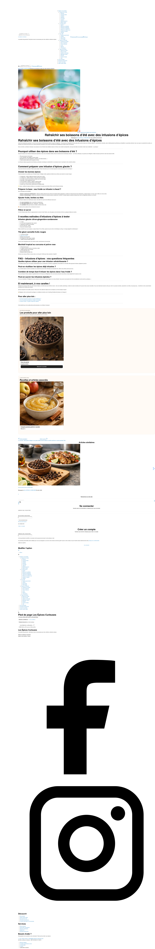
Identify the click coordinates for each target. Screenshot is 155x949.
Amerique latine (64, 14)
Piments (62, 55)
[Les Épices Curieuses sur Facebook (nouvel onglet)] (86, 774)
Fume (62, 45)
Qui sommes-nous (23, 918)
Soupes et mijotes (64, 31)
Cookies (21, 946)
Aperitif (62, 24)
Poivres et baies (64, 56)
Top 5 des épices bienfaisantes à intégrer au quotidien (30, 300)
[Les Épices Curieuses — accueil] (27, 626)
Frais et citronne (64, 44)
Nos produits (22, 916)
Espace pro (22, 930)
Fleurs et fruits (63, 51)
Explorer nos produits (62, 10)
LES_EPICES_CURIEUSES (83, 137)
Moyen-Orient (63, 22)
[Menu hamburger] (18, 66)
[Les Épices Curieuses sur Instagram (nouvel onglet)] (86, 911)
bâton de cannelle (24, 235)
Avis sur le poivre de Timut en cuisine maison (25, 487)
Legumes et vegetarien (65, 28)
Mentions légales (23, 942)
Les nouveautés (61, 59)
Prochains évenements (24, 920)
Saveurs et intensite (63, 40)
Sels (61, 58)
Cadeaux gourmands (65, 35)
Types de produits (63, 49)
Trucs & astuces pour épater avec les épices (86, 132)
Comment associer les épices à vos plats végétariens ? (30, 298)
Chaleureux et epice (64, 41)
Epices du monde (64, 50)
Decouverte (63, 37)
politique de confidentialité (94, 540)
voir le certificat (32, 619)
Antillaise (62, 16)
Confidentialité (22, 945)
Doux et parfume (64, 42)
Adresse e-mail (24, 510)
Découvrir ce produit (41, 366)
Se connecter (21, 523)
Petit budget (63, 39)
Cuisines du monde (63, 12)
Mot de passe (24, 515)
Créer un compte (22, 542)
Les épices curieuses (22, 36)
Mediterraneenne (64, 21)
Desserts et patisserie (65, 27)
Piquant (62, 46)
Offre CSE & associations (25, 927)
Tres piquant (63, 47)
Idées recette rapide (62, 63)
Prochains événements (62, 60)
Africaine (62, 13)
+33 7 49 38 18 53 (22, 938)
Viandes (62, 32)
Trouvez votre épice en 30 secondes (27, 921)
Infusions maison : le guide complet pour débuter (29, 301)
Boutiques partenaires (24, 931)
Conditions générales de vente (26, 943)
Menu (21, 552)
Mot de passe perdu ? (22, 521)
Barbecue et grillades (65, 26)
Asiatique (62, 17)
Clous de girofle (25, 362)
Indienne (62, 19)
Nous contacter (23, 926)
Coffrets (62, 36)
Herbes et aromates (64, 53)
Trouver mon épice (62, 62)
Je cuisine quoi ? (63, 23)
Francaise (63, 18)
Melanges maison (64, 54)
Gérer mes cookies (24, 947)
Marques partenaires (24, 928)
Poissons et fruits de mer (65, 30)
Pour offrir (61, 33)
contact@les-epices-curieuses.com (35, 938)
